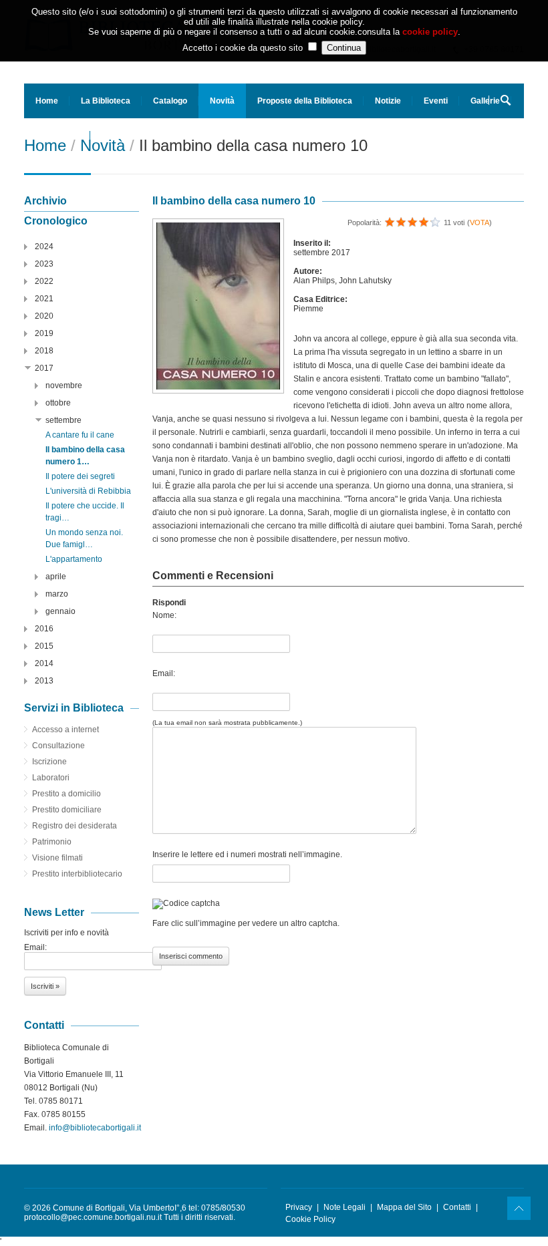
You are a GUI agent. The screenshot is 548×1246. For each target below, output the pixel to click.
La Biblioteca (105, 101)
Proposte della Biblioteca (304, 101)
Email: (163, 673)
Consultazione (58, 745)
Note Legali (344, 1207)
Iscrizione (49, 761)
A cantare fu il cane (79, 435)
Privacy (298, 1207)
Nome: (164, 615)
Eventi (436, 101)
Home (46, 101)
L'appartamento (73, 559)
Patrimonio (52, 841)
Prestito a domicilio (66, 793)
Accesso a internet (65, 729)
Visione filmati (57, 858)
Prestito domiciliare (67, 809)
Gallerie (485, 101)
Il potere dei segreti (80, 476)
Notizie (388, 101)
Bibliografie (57, 135)
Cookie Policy (310, 1219)
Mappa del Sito (404, 1207)
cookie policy (430, 32)
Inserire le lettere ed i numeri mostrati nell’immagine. (247, 854)
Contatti (457, 1207)
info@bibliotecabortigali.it (95, 1127)
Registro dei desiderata (74, 825)
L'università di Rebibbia (88, 491)
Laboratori (51, 777)
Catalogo (170, 101)
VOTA (479, 222)
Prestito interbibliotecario (77, 874)
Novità (222, 101)
